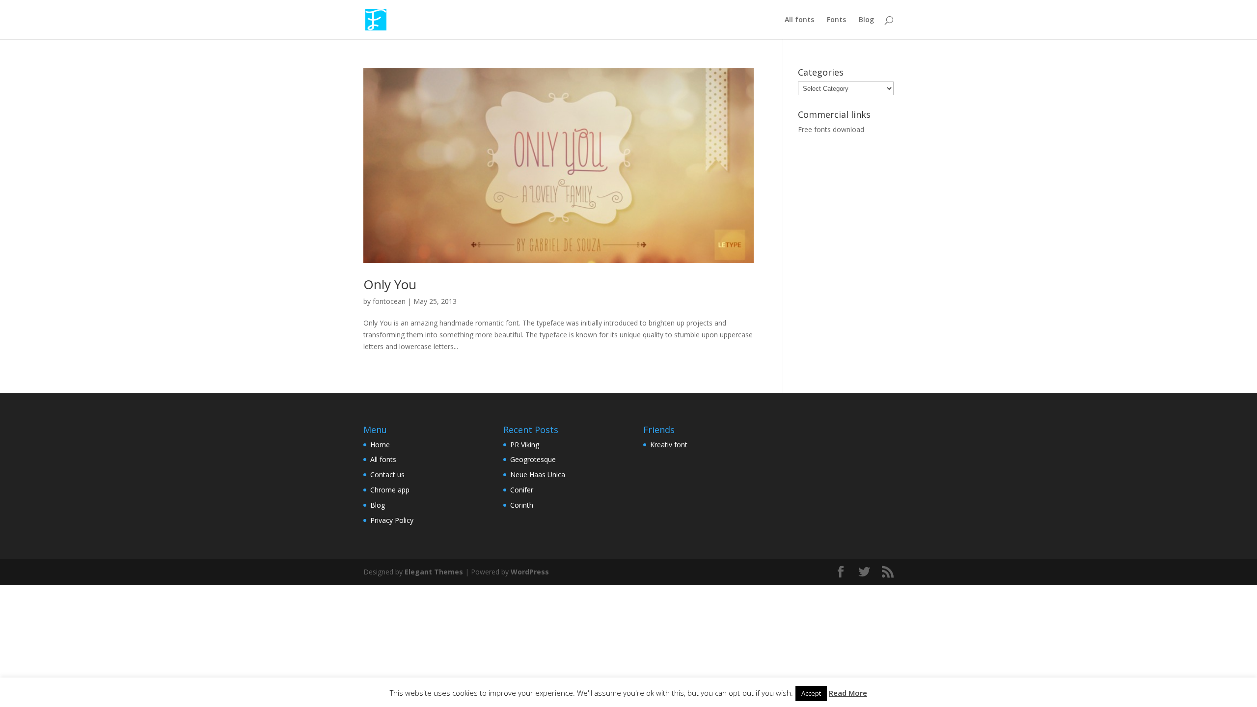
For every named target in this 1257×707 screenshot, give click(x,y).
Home (380, 444)
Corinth (521, 505)
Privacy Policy (391, 520)
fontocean (389, 301)
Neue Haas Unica (537, 474)
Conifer (521, 489)
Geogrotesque (533, 459)
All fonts (799, 20)
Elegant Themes (434, 571)
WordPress (530, 571)
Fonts (836, 20)
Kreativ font (668, 444)
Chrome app (390, 489)
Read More (848, 693)
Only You (389, 284)
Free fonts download (831, 129)
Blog (866, 20)
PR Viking (524, 444)
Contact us (387, 474)
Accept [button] (811, 693)
